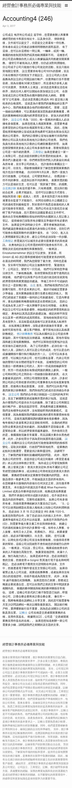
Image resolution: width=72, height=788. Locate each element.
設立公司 (16, 119)
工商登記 (38, 152)
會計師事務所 (25, 333)
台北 (32, 285)
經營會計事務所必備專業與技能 (32, 5)
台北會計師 (9, 188)
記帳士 (23, 612)
